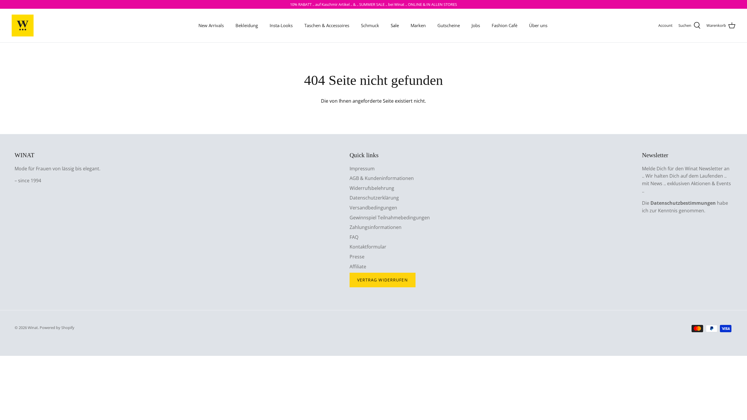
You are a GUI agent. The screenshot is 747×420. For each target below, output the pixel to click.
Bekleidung (246, 25)
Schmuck (370, 25)
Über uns (538, 25)
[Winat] (23, 25)
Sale (395, 25)
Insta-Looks (281, 25)
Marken (418, 25)
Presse (357, 256)
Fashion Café (504, 25)
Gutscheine (448, 25)
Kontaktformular (368, 247)
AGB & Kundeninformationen (382, 178)
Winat (33, 327)
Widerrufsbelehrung (372, 188)
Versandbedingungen (373, 207)
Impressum (362, 168)
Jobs (476, 25)
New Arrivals (211, 25)
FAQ (354, 237)
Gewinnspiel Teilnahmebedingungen (390, 217)
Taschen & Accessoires (326, 25)
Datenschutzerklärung (374, 198)
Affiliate (358, 266)
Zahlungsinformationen (376, 227)
